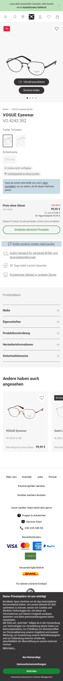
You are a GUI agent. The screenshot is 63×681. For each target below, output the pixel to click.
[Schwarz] (8, 141)
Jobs (40, 477)
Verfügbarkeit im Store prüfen (23, 173)
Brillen (6, 109)
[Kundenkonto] (40, 17)
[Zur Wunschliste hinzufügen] (56, 28)
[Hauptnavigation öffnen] (5, 17)
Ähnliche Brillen (31, 90)
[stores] (23, 17)
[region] (31, 422)
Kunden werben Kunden (32, 495)
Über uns (11, 477)
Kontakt (27, 477)
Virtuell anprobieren (34, 82)
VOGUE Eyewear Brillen (22, 109)
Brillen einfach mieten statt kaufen (34, 244)
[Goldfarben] (20, 141)
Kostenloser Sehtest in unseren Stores (33, 275)
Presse (53, 477)
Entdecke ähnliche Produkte (32, 229)
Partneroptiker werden (31, 486)
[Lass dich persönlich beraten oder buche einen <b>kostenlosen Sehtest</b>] (31, 5)
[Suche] (14, 17)
